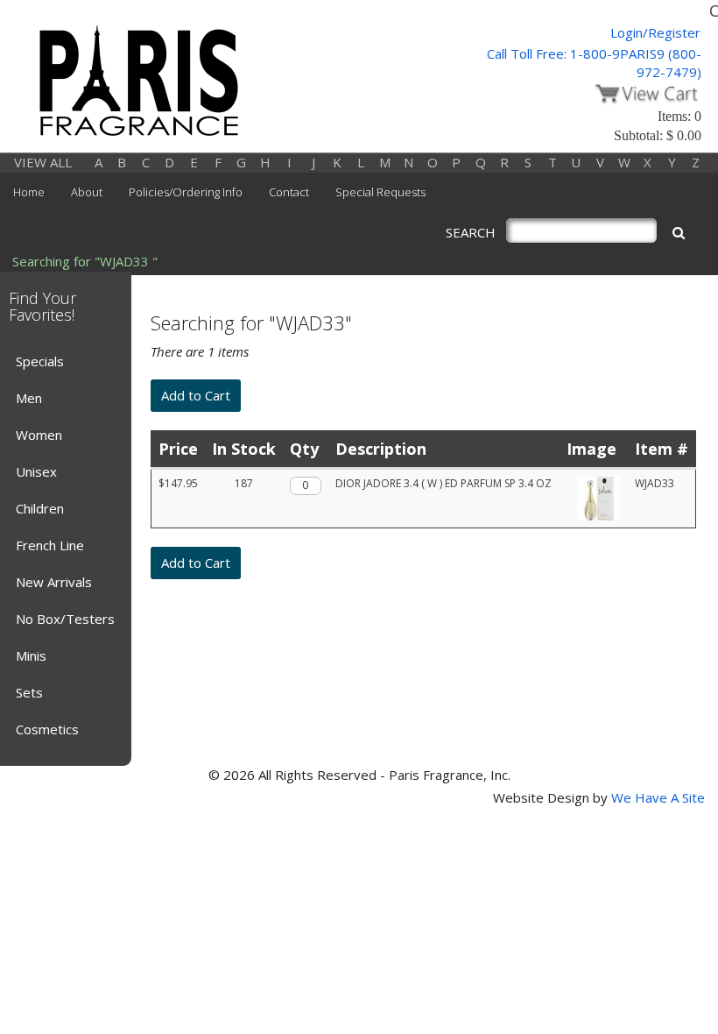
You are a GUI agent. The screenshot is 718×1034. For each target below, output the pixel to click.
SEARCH (471, 232)
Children (40, 508)
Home (29, 192)
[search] (678, 232)
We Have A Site (658, 797)
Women (39, 434)
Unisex (36, 471)
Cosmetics (47, 729)
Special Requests (380, 192)
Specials (40, 361)
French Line (50, 545)
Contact (289, 192)
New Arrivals (54, 582)
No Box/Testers (65, 618)
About (86, 192)
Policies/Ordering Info (186, 192)
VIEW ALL (43, 162)
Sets (29, 692)
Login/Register (655, 32)
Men (29, 398)
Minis (31, 655)
